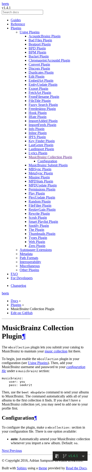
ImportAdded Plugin (43, 121)
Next (6, 451)
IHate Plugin (37, 117)
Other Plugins (29, 270)
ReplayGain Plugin (42, 209)
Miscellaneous (30, 266)
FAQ (14, 274)
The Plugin (36, 230)
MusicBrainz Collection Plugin (50, 157)
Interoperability (30, 262)
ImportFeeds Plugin (42, 125)
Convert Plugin (39, 64)
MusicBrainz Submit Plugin (48, 165)
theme (43, 468)
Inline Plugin (38, 133)
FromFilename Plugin (44, 97)
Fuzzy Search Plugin (43, 105)
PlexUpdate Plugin (42, 197)
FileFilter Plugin (40, 205)
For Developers (22, 278)
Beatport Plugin (40, 44)
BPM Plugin (37, 52)
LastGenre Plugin (41, 145)
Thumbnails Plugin (42, 234)
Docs (14, 301)
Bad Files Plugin (40, 40)
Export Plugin (38, 88)
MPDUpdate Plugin (43, 185)
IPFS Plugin (37, 137)
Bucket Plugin (39, 56)
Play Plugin (37, 193)
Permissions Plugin (42, 189)
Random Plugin (40, 201)
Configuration (47, 161)
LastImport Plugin (41, 149)
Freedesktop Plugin (42, 109)
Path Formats (29, 258)
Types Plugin (38, 238)
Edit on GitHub (22, 313)
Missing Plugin (39, 177)
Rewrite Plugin (39, 213)
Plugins (16, 28)
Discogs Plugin (39, 68)
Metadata (26, 254)
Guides (16, 20)
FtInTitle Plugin (40, 101)
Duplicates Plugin (41, 72)
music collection (56, 351)
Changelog (18, 285)
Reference (18, 24)
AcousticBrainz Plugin (45, 36)
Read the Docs (76, 468)
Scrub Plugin (38, 217)
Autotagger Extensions (36, 250)
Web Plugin (37, 242)
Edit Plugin (36, 76)
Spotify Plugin (39, 225)
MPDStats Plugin (41, 181)
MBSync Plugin (40, 169)
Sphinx (22, 468)
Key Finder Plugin (42, 141)
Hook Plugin (38, 113)
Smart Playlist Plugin (43, 221)
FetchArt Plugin (40, 92)
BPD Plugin (37, 48)
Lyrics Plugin (38, 153)
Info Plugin (36, 129)
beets (5, 4)
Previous (16, 451)
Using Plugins (30, 32)
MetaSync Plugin (41, 173)
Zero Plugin (37, 246)
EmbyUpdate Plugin (43, 84)
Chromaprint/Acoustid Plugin (49, 60)
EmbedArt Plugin (41, 80)
